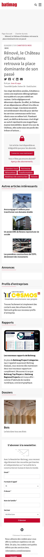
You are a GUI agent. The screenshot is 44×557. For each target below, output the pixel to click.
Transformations (26, 172)
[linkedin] (22, 529)
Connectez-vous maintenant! (22, 153)
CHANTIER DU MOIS (24, 45)
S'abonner (22, 520)
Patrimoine (25, 168)
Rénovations (10, 172)
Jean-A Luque (16, 83)
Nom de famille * (10, 500)
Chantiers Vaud (11, 168)
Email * (6, 472)
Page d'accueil (7, 34)
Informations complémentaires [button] (18, 551)
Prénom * (7, 491)
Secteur (7, 510)
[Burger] (40, 4)
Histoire (34, 176)
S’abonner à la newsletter (22, 535)
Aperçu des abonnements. (22, 161)
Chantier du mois (21, 34)
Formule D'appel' (10, 482)
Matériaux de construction (16, 176)
